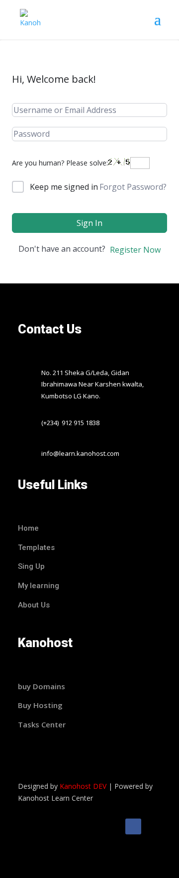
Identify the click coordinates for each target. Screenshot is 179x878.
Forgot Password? (133, 186)
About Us (34, 605)
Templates (37, 547)
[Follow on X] (153, 826)
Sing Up (31, 566)
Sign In (89, 223)
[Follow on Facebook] (133, 826)
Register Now (135, 249)
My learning (38, 585)
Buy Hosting (40, 705)
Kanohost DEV (83, 786)
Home (28, 528)
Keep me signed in (64, 186)
